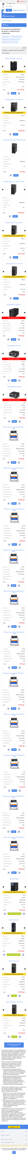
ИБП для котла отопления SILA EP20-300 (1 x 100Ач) (14, 468)
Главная (3, 7)
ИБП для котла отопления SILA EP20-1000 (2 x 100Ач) (14, 756)
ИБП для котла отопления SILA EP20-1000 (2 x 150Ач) (13, 797)
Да (8, 10)
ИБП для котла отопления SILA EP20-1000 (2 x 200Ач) (13, 838)
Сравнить (19, 93)
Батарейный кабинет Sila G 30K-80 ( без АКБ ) (13, 181)
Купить (13, 93)
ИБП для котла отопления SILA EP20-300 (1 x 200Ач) (13, 550)
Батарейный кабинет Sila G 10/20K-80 (14, 222)
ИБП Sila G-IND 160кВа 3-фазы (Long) (13, 58)
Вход (26, 1)
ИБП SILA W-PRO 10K (13, 920)
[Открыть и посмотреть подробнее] (8, 93)
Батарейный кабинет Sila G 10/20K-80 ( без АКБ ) (14, 140)
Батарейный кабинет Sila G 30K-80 (14, 263)
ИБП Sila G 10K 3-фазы (14, 961)
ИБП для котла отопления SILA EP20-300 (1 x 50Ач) (13, 427)
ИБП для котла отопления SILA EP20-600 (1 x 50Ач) (14, 592)
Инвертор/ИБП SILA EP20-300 (13, 304)
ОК (14, 1152)
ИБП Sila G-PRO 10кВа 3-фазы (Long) (14, 1002)
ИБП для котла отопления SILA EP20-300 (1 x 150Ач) (14, 509)
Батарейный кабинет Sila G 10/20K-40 (14, 99)
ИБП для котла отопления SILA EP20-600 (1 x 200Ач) (14, 715)
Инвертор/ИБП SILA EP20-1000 (14, 386)
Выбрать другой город (19, 10)
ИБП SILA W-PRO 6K (14, 879)
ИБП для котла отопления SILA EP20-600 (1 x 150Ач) (13, 674)
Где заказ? (21, 1)
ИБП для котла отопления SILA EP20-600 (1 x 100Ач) (14, 633)
